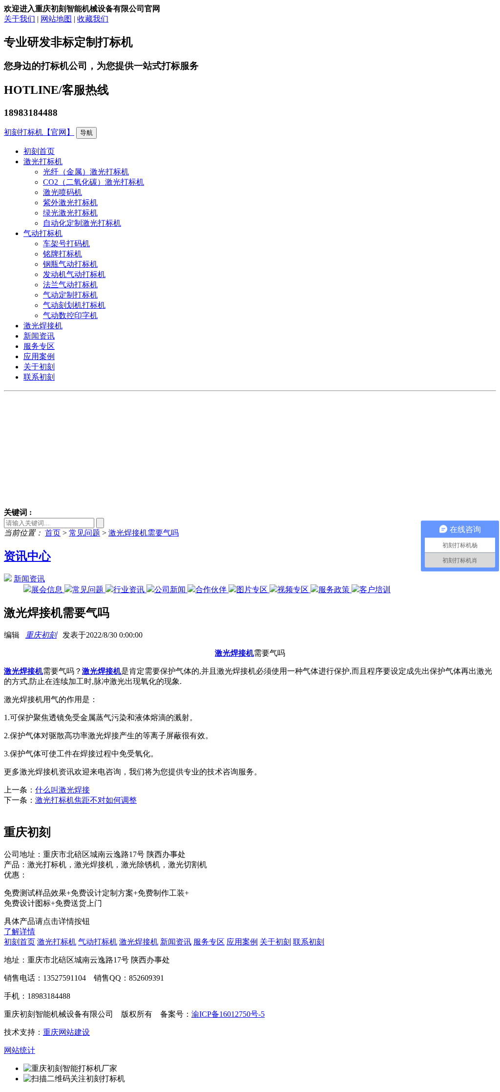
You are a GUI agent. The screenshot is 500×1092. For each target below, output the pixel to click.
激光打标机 (42, 161)
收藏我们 (92, 19)
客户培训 (375, 589)
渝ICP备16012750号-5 (228, 1014)
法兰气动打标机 (70, 284)
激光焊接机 (42, 325)
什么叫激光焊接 (62, 790)
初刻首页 (39, 151)
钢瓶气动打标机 (70, 264)
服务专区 (39, 346)
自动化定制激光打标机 (82, 223)
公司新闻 (171, 589)
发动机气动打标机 (74, 274)
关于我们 (19, 19)
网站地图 (56, 19)
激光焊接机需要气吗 (143, 533)
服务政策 (335, 589)
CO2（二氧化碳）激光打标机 (93, 182)
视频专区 (294, 589)
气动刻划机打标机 (74, 305)
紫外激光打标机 (70, 202)
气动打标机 (42, 233)
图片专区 (253, 589)
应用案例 (39, 356)
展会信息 (47, 589)
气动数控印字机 (70, 315)
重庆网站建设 (66, 1032)
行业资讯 (129, 589)
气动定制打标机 (70, 295)
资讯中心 (27, 556)
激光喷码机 (62, 192)
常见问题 (84, 533)
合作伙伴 (212, 589)
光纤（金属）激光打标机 (86, 172)
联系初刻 (39, 377)
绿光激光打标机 (70, 213)
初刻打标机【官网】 (39, 132)
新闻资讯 (39, 336)
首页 (53, 533)
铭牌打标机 (62, 254)
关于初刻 (39, 367)
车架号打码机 (66, 243)
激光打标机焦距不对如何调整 (86, 800)
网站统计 (19, 1050)
